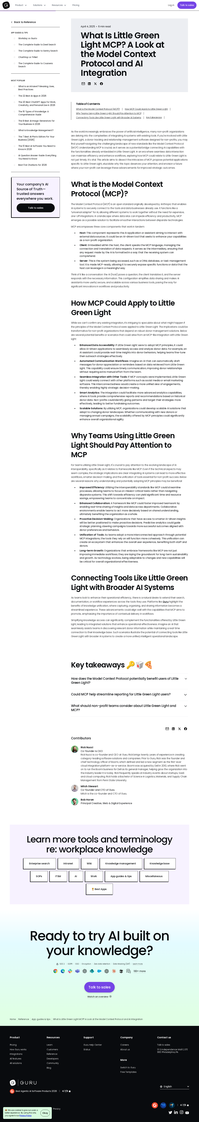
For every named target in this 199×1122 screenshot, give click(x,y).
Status (86, 1049)
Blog (49, 1067)
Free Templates (128, 1072)
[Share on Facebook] (101, 83)
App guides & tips (41, 1019)
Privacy (56, 1108)
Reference (23, 1019)
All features (15, 1058)
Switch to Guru (128, 1067)
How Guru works (18, 1049)
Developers (52, 1058)
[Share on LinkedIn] (89, 83)
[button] (21, 5)
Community (53, 1063)
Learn (50, 1044)
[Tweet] (95, 83)
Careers (124, 1044)
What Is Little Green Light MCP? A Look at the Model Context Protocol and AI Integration (98, 1019)
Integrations (16, 1054)
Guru (166, 601)
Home (13, 1019)
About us (125, 1049)
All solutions (16, 1063)
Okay (45, 1113)
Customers (52, 1049)
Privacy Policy (25, 1115)
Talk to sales (187, 5)
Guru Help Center (92, 1044)
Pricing (75, 5)
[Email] (83, 83)
